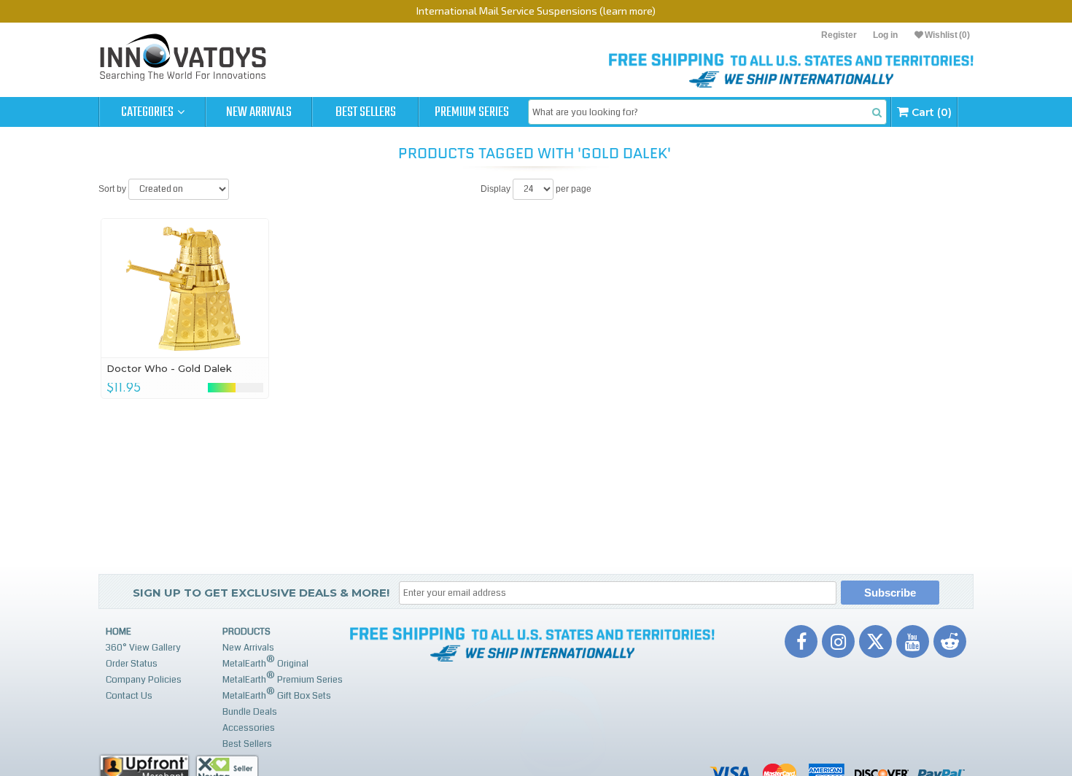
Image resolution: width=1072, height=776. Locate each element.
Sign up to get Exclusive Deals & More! (261, 593)
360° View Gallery (143, 647)
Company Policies (144, 679)
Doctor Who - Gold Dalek (169, 368)
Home (118, 631)
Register (839, 35)
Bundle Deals (249, 711)
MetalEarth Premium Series (282, 678)
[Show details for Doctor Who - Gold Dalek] (184, 288)
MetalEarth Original (265, 662)
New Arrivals (259, 112)
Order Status (132, 663)
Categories (148, 112)
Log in (885, 35)
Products (246, 631)
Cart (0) (930, 112)
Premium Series (472, 112)
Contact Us (129, 695)
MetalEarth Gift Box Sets (276, 694)
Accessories (248, 727)
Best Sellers (365, 112)
